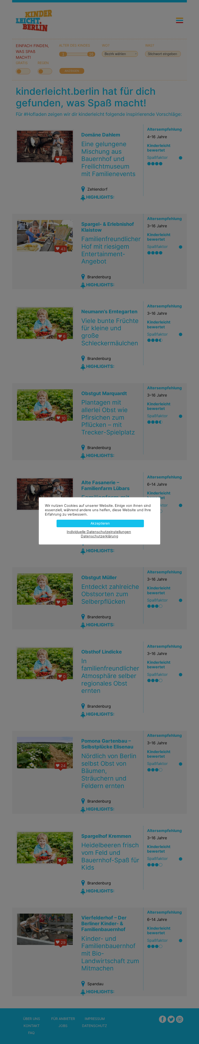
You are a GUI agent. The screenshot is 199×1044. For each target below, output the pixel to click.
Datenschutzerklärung (99, 536)
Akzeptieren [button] (100, 523)
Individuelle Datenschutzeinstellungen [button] (99, 532)
